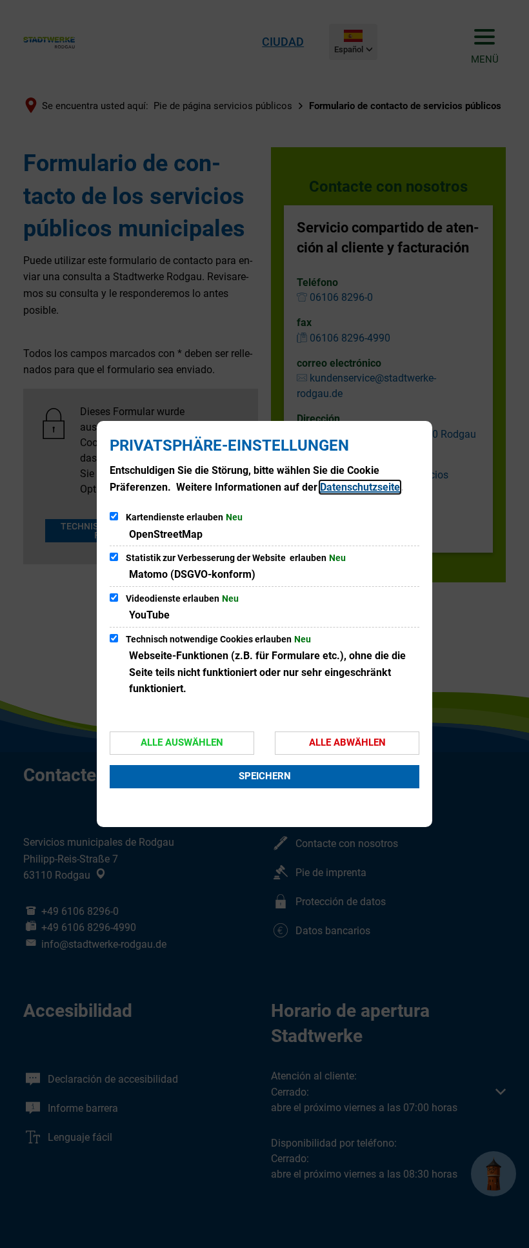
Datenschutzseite (360, 487)
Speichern (265, 776)
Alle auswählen (182, 742)
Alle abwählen (347, 742)
